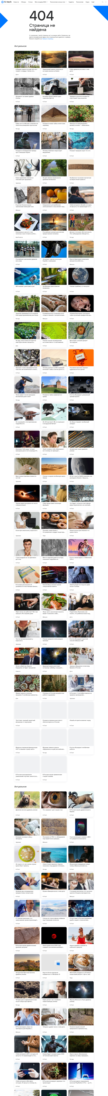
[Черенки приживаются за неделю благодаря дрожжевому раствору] (27, 307)
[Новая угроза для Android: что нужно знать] (81, 524)
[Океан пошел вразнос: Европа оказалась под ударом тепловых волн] (54, 939)
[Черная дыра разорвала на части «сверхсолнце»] (27, 497)
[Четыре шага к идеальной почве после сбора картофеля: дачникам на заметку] (27, 1075)
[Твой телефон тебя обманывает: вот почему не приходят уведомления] (54, 443)
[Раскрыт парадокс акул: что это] (81, 145)
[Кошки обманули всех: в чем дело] (54, 967)
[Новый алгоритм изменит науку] (81, 714)
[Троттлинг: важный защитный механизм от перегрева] (27, 714)
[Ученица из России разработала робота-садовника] (54, 687)
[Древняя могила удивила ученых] (27, 885)
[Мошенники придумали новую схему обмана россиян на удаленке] (81, 939)
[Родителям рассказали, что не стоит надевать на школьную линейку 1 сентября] (27, 823)
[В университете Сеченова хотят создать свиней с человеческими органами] (54, 307)
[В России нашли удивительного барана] (81, 885)
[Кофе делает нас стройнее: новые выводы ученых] (54, 1075)
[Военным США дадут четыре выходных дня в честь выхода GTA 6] (27, 443)
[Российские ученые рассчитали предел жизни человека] (54, 226)
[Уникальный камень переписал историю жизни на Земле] (54, 63)
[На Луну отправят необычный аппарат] (81, 416)
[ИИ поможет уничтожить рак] (27, 280)
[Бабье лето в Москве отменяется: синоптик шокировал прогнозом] (27, 118)
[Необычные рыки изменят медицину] (54, 280)
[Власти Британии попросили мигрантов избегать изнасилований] (81, 253)
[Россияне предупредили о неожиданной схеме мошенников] (27, 796)
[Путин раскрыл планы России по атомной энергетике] (81, 769)
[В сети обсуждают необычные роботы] (81, 741)
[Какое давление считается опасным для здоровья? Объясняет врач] (27, 172)
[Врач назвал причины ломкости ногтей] (27, 470)
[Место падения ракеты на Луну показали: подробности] (54, 552)
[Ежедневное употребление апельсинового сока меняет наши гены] (54, 199)
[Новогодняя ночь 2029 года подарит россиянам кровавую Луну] (54, 1021)
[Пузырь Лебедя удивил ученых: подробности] (81, 823)
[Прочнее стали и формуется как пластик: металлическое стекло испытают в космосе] (27, 362)
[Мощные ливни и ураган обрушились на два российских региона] (54, 741)
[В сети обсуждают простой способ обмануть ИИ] (81, 633)
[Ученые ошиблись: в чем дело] (81, 280)
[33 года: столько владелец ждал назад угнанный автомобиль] (54, 796)
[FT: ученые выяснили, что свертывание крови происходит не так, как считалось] (27, 994)
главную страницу (47, 39)
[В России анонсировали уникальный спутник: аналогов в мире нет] (27, 769)
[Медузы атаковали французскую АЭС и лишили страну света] (27, 741)
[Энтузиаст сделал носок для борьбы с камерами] (54, 253)
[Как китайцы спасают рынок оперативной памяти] (54, 579)
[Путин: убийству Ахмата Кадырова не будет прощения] (27, 660)
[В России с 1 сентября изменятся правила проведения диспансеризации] (81, 687)
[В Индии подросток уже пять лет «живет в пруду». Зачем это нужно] (27, 63)
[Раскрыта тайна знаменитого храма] (54, 389)
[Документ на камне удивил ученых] (27, 90)
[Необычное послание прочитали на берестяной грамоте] (81, 172)
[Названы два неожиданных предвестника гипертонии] (27, 967)
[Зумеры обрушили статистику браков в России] (81, 660)
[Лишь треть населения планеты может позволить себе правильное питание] (54, 606)
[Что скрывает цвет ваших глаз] (54, 885)
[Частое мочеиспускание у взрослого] (27, 633)
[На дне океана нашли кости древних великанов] (54, 172)
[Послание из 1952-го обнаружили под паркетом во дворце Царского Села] (54, 912)
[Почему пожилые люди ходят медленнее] (54, 145)
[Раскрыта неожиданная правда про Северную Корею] (27, 145)
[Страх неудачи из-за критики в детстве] (27, 552)
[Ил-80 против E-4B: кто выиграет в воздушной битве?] (54, 416)
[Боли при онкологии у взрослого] (27, 524)
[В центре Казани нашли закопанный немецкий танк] (27, 199)
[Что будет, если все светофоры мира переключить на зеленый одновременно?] (81, 497)
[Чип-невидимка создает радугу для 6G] (27, 850)
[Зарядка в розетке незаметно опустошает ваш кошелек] (81, 90)
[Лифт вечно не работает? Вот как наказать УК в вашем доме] (27, 606)
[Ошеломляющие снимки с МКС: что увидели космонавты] (81, 912)
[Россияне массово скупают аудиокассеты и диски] (81, 362)
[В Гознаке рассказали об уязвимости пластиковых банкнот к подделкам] (27, 579)
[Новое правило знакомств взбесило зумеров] (81, 1021)
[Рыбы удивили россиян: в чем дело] (81, 63)
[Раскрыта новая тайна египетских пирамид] (54, 118)
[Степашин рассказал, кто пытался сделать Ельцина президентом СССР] (81, 967)
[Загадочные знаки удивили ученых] (81, 443)
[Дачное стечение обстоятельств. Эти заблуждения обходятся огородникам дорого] (81, 226)
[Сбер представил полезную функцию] (54, 497)
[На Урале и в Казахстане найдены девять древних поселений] (81, 796)
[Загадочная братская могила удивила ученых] (27, 1048)
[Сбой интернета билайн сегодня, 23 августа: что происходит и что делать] (81, 199)
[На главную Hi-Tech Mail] (7, 2)
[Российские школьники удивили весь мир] (27, 253)
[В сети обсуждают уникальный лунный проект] (81, 389)
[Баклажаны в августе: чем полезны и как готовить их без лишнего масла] (27, 226)
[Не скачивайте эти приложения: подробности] (27, 416)
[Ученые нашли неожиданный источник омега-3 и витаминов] (54, 335)
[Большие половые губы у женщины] (27, 912)
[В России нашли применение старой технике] (54, 769)
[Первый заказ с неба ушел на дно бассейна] (54, 823)
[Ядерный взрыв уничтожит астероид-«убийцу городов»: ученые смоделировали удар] (54, 660)
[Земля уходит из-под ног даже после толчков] (81, 579)
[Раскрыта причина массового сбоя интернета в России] (54, 714)
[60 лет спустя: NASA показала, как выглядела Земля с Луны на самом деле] (81, 470)
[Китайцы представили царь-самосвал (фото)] (54, 90)
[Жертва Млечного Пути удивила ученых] (81, 1075)
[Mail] (2, 2)
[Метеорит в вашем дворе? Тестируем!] (81, 335)
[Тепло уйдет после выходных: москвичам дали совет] (27, 389)
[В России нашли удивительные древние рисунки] (27, 1021)
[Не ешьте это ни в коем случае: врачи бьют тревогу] (27, 939)
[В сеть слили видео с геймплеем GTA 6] (81, 552)
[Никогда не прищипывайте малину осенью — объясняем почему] (81, 118)
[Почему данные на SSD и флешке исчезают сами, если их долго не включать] (54, 362)
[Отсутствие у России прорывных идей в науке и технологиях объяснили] (81, 994)
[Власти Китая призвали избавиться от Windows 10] (54, 1048)
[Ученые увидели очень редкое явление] (54, 633)
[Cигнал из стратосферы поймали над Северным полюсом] (54, 994)
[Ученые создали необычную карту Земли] (54, 470)
